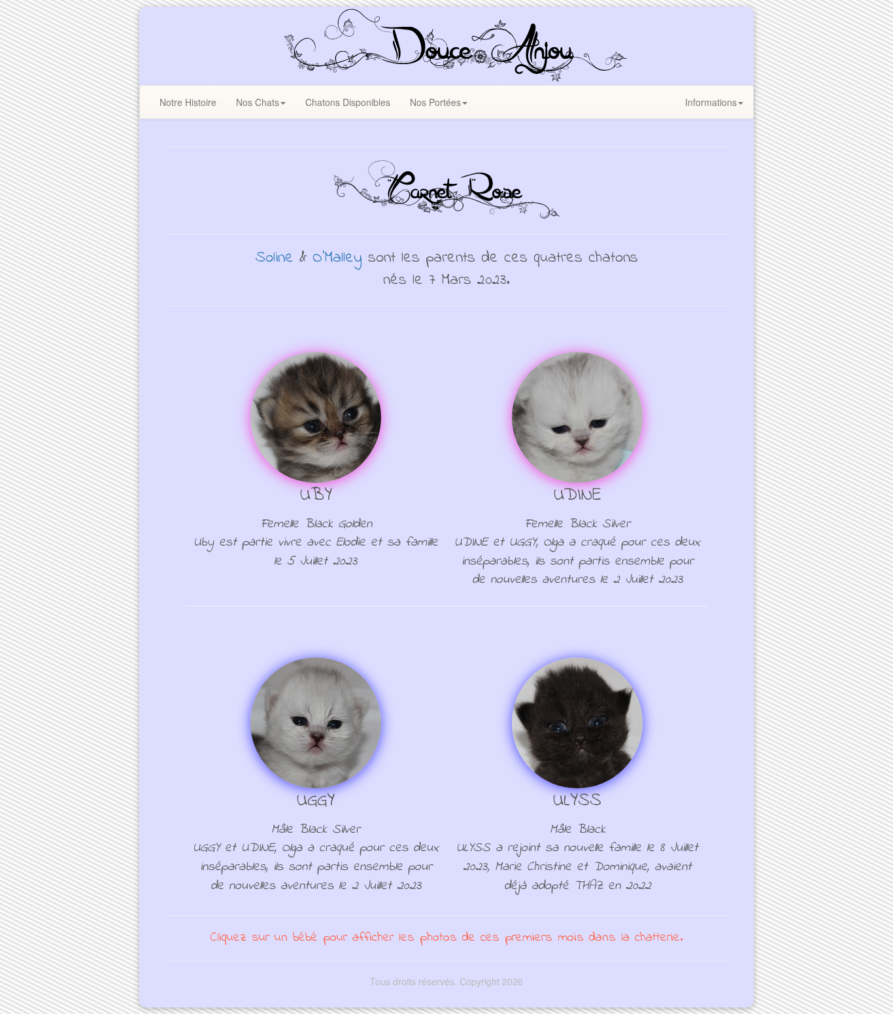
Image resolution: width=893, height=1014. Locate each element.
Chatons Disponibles (347, 102)
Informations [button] (711, 102)
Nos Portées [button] (435, 102)
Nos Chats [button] (257, 102)
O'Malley (337, 258)
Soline (275, 258)
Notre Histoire (188, 102)
